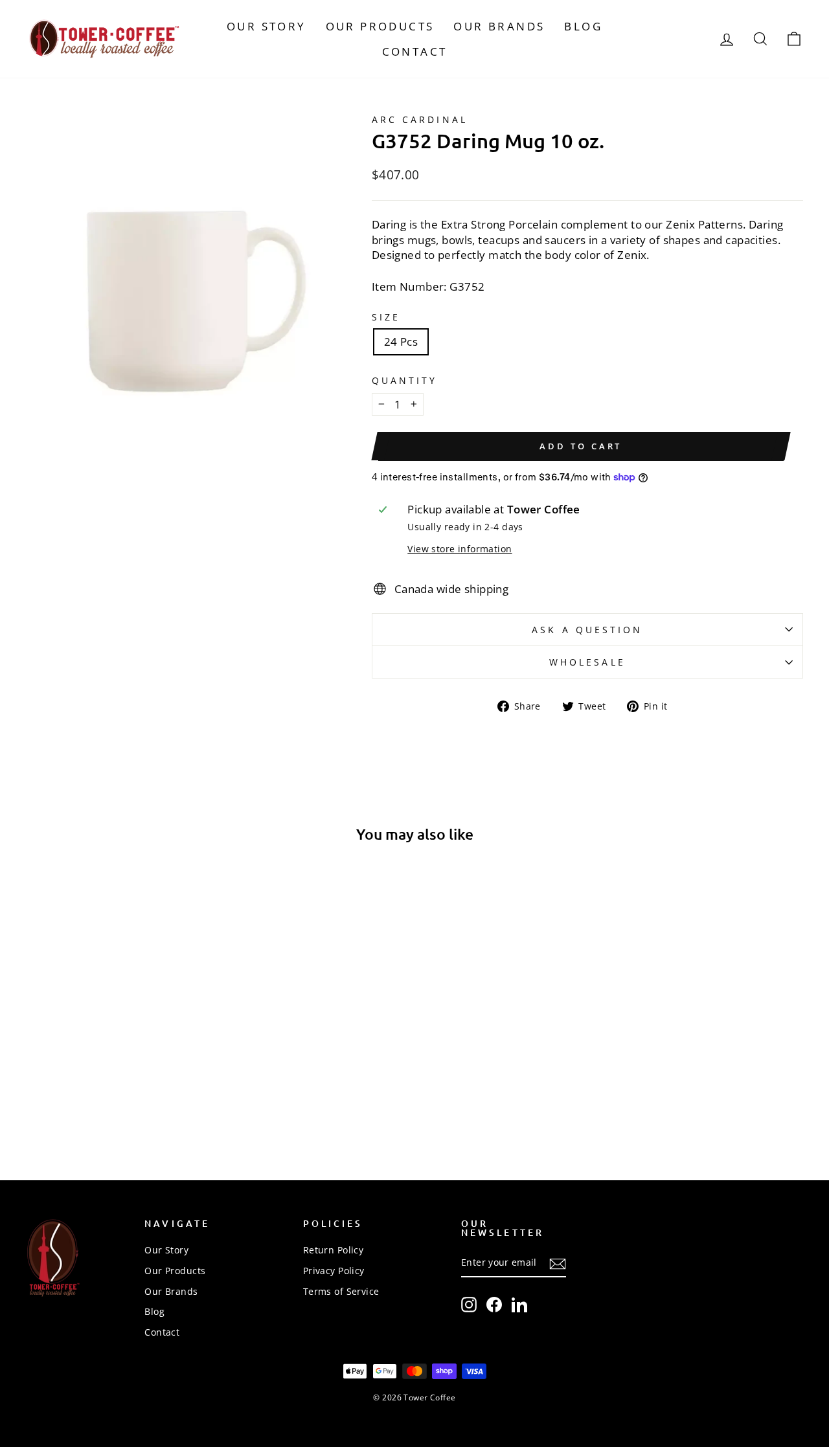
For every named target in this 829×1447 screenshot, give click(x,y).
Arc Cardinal (420, 119)
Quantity (405, 380)
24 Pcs (401, 341)
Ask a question (587, 629)
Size (386, 317)
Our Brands (499, 26)
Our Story (266, 26)
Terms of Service (341, 1291)
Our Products (380, 26)
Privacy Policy (334, 1270)
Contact (415, 51)
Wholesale (587, 662)
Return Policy (333, 1250)
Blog (583, 26)
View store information (459, 549)
